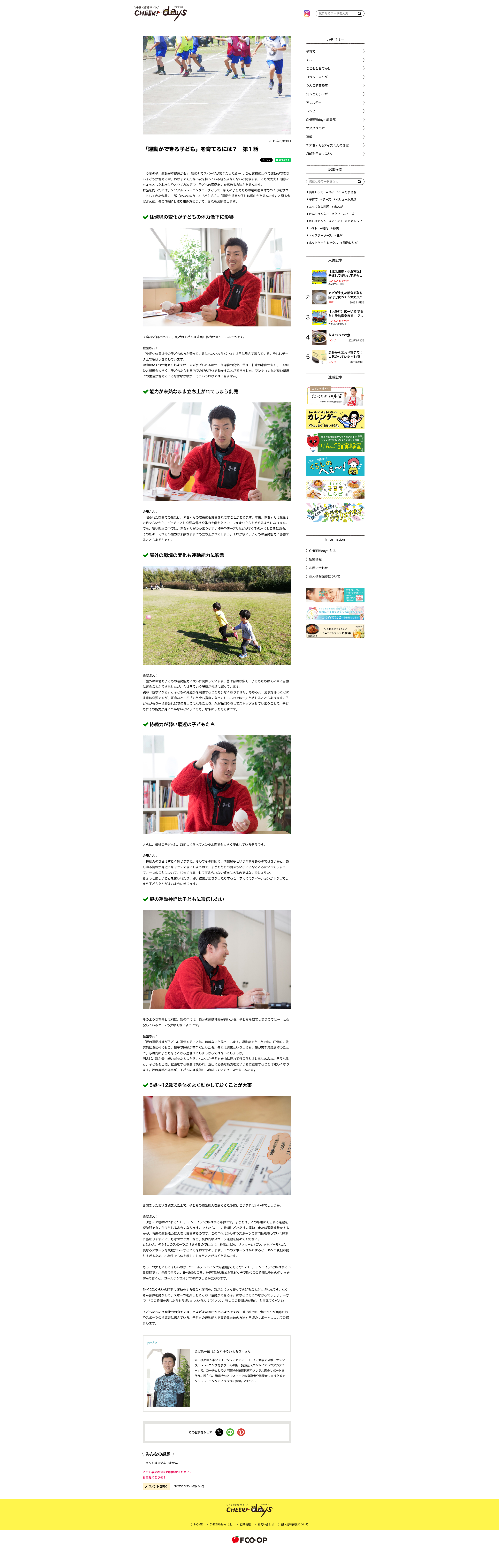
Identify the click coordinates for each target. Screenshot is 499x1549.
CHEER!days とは (322, 550)
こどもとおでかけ (338, 281)
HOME (198, 1524)
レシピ (332, 340)
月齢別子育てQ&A (319, 153)
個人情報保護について (324, 576)
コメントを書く (158, 1486)
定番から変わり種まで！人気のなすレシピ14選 (345, 354)
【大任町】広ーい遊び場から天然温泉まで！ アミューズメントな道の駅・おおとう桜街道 (346, 314)
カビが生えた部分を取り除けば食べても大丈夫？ (345, 295)
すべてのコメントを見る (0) (189, 1486)
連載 (309, 136)
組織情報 (315, 559)
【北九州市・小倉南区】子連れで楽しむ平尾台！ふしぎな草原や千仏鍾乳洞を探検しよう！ (345, 274)
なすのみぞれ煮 (339, 335)
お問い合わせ (318, 567)
